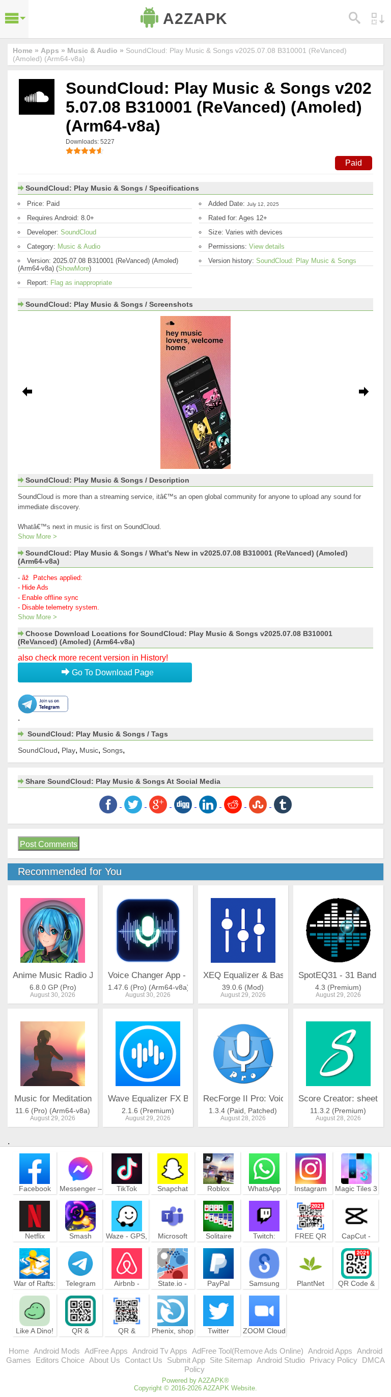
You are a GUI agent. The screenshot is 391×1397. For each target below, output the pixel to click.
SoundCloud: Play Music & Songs (306, 261)
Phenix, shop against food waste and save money (172, 1344)
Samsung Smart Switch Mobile (264, 1292)
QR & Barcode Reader (80, 1340)
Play (68, 750)
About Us (104, 1360)
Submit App (186, 1360)
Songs (112, 750)
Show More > (37, 536)
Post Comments (48, 844)
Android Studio (281, 1360)
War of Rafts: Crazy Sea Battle (34, 1292)
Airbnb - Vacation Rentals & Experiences (127, 1297)
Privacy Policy (333, 1360)
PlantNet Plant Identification (310, 1292)
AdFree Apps (106, 1351)
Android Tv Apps (159, 1351)
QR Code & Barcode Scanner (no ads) (356, 1297)
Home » (26, 50)
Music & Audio (79, 246)
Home (19, 1351)
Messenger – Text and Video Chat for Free (81, 1202)
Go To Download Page (112, 672)
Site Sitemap (231, 1360)
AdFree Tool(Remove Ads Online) (247, 1351)
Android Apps (330, 1351)
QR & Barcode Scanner (126, 1340)
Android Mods (57, 1351)
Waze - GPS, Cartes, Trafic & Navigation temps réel (126, 1250)
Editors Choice (60, 1360)
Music (88, 750)
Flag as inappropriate (81, 282)
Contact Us (143, 1360)
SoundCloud (78, 232)
